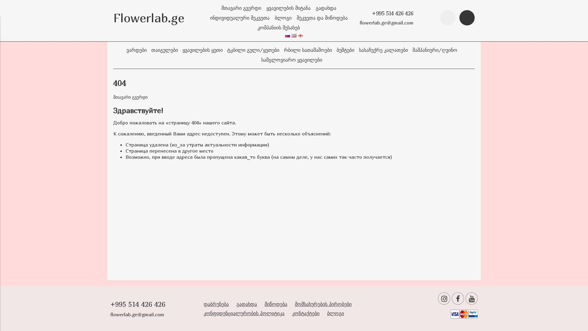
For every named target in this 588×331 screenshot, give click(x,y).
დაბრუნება (216, 304)
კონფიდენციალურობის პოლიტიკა (244, 313)
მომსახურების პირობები (323, 304)
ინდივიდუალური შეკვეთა (240, 18)
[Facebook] (458, 298)
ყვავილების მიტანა (288, 8)
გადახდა (326, 8)
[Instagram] (444, 298)
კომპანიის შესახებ (279, 28)
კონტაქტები (305, 313)
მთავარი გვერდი (241, 8)
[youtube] (472, 298)
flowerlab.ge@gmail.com (386, 23)
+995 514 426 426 (392, 13)
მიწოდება (276, 304)
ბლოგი (283, 18)
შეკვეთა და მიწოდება (322, 18)
